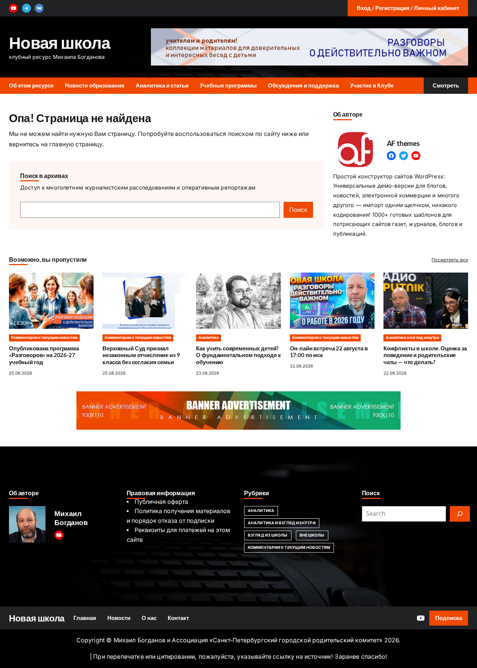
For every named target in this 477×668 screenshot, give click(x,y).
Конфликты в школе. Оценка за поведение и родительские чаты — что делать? (425, 355)
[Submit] (460, 514)
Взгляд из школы (268, 535)
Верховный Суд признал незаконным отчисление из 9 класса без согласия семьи (141, 355)
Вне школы (312, 535)
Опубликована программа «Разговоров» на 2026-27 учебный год (44, 355)
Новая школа (59, 42)
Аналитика (208, 337)
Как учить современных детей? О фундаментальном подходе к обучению (238, 355)
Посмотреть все (450, 260)
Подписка (448, 618)
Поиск (298, 209)
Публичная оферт (160, 501)
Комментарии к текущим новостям (44, 337)
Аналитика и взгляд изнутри (412, 337)
